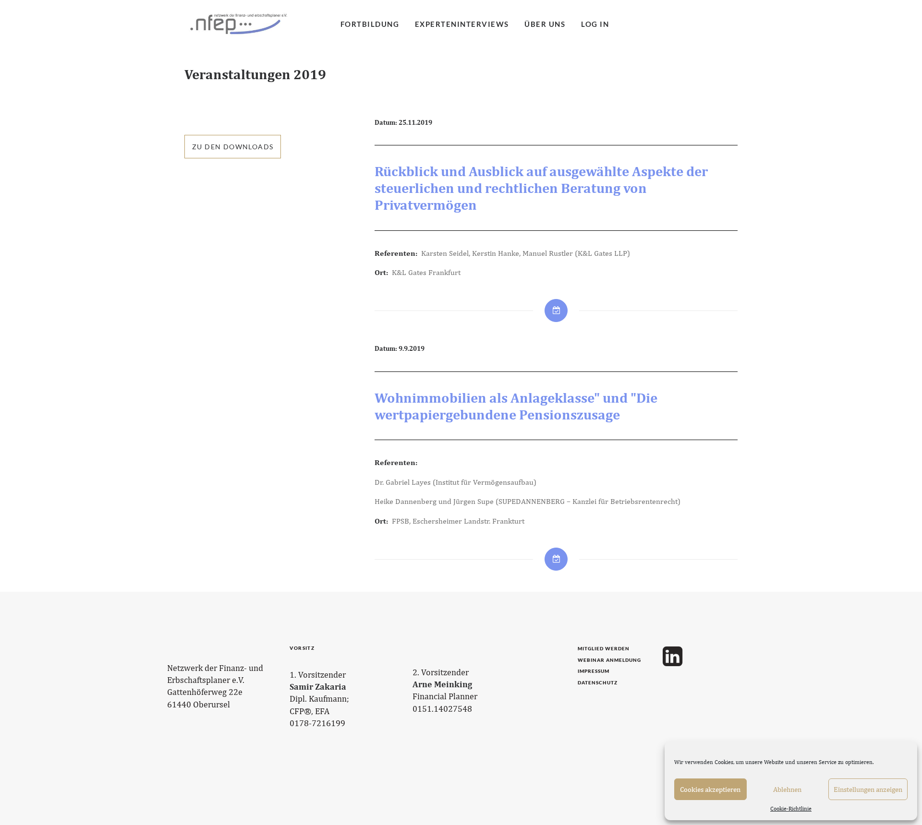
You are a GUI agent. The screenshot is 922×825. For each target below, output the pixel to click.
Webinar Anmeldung (609, 660)
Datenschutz (598, 682)
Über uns (544, 24)
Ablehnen (787, 789)
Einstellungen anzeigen (868, 789)
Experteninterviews (462, 24)
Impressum (593, 671)
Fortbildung (370, 24)
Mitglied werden (604, 648)
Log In (595, 24)
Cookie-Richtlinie (791, 808)
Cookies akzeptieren (710, 789)
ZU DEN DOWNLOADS (232, 147)
